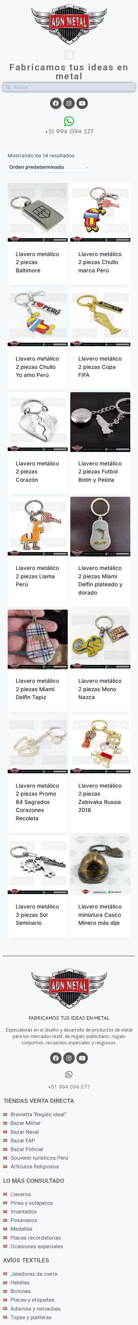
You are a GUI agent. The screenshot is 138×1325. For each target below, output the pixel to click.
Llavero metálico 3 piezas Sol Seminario (37, 914)
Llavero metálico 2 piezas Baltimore (37, 262)
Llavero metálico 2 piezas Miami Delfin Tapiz (37, 689)
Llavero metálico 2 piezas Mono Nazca (100, 689)
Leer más (27, 605)
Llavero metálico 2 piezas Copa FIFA (100, 366)
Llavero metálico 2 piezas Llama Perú (37, 576)
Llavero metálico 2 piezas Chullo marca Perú (100, 262)
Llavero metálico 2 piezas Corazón (37, 471)
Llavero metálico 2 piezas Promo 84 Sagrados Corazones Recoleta (37, 802)
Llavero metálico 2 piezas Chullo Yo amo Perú (37, 366)
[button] (69, 55)
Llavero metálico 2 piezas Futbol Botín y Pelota (100, 471)
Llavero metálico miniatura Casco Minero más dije (100, 914)
